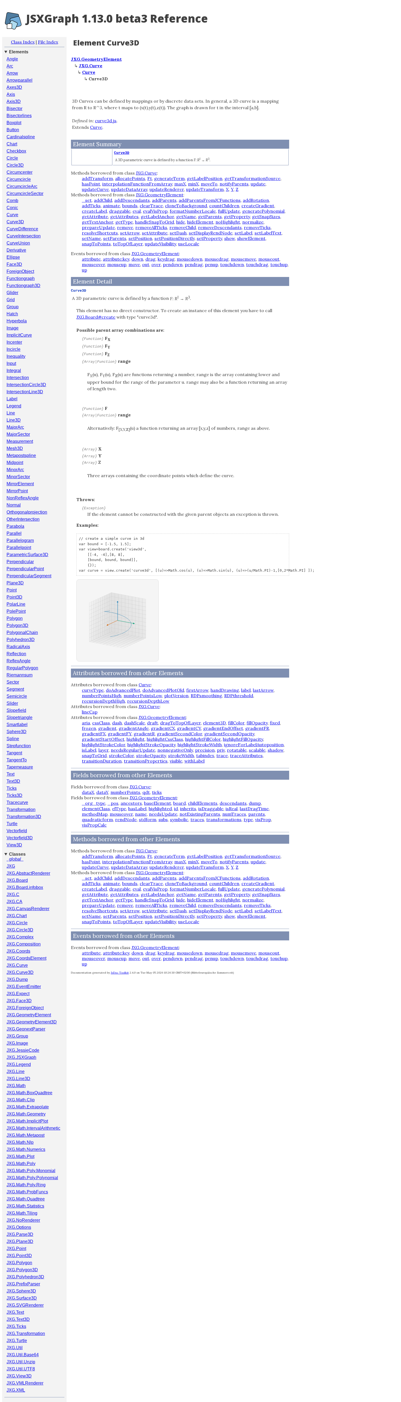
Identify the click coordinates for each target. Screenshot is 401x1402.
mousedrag (217, 259)
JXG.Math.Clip (21, 1100)
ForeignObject (20, 271)
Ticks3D (14, 795)
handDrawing (225, 690)
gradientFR (257, 728)
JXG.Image (17, 1043)
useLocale (188, 243)
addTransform (97, 178)
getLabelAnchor (157, 216)
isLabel (89, 750)
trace (222, 755)
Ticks (12, 788)
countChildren (224, 205)
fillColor (236, 723)
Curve (12, 214)
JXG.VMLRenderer (25, 1383)
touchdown (232, 264)
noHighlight (228, 222)
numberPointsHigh (101, 695)
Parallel (14, 533)
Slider (12, 703)
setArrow (130, 233)
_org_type (93, 803)
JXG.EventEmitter (24, 986)
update (258, 184)
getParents (210, 216)
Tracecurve (17, 802)
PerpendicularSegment (29, 576)
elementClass (96, 808)
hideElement (200, 222)
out (145, 264)
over (156, 264)
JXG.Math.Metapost (25, 1135)
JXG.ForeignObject (25, 1007)
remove (125, 227)
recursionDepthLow (148, 701)
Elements (18, 52)
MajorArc (15, 427)
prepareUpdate (98, 227)
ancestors (131, 803)
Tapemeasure (20, 767)
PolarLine (16, 604)
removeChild (182, 227)
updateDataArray (129, 189)
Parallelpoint (19, 547)
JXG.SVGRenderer (25, 1305)
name (141, 814)
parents (256, 814)
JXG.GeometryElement (29, 1015)
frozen (89, 728)
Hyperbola (17, 321)
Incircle (13, 349)
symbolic (179, 819)
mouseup (116, 264)
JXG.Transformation (26, 1333)
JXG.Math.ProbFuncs (27, 1192)
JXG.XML (16, 1390)
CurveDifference (22, 229)
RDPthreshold (238, 695)
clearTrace (151, 205)
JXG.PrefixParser (23, 1284)
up (84, 270)
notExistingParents (199, 814)
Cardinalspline (21, 137)
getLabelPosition (204, 178)
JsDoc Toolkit (120, 972)
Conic (12, 207)
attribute (91, 259)
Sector (13, 682)
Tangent (14, 753)
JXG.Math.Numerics (26, 1149)
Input (11, 363)
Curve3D (15, 222)
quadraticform (97, 819)
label (246, 690)
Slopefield (16, 710)
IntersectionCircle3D (26, 384)
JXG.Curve (17, 965)
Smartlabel (17, 724)
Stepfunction (19, 745)
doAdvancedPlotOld (163, 690)
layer (103, 750)
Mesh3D (15, 448)
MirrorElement (20, 483)
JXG (11, 866)
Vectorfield (17, 830)
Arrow (12, 73)
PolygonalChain (22, 632)
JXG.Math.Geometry (26, 1114)
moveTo (209, 184)
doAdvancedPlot (123, 690)
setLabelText (268, 233)
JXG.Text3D (18, 1319)
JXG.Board (17, 880)
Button (13, 129)
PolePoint (16, 611)
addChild (103, 200)
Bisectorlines (19, 115)
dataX (88, 792)
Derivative (16, 250)
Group (13, 306)
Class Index (23, 42)
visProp (263, 819)
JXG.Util (15, 1347)
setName (91, 238)
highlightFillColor (203, 739)
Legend (14, 406)
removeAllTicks (151, 227)
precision (205, 750)
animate (111, 205)
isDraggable (210, 808)
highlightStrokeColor (103, 744)
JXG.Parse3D (20, 1234)
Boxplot (14, 122)
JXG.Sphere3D (21, 1291)
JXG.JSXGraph (21, 1057)
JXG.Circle (17, 923)
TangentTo (17, 760)
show (229, 238)
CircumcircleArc (22, 186)
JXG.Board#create (95, 317)
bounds (129, 205)
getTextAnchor (97, 222)
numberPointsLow (143, 695)
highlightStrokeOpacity (151, 744)
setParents (114, 238)
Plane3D (15, 583)
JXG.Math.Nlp (20, 1142)
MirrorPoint (17, 491)
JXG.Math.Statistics (25, 1206)
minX (193, 184)
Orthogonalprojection (27, 512)
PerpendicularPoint (25, 568)
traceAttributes (246, 755)
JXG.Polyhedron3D (25, 1277)
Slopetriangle (19, 717)
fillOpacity (257, 723)
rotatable (237, 750)
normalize (253, 222)
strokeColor (121, 755)
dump (255, 803)
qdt (146, 792)
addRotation (256, 200)
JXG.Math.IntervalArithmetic (33, 1128)
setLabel (243, 233)
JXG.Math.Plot (20, 1156)
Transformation (21, 809)
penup (211, 264)
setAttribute (154, 233)
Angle (12, 59)
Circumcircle (19, 179)
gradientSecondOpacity (229, 733)
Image (13, 328)
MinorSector (18, 476)
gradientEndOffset (223, 728)
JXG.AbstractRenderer (28, 873)
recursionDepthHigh (103, 701)
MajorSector (18, 434)
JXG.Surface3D (22, 1298)
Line (11, 413)
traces (197, 819)
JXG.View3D (19, 1376)
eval (137, 211)
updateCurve (95, 189)
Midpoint (15, 462)
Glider (12, 292)
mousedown (189, 259)
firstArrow (197, 690)
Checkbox (16, 151)
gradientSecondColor (179, 733)
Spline (13, 738)
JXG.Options (19, 1227)
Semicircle (17, 696)
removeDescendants (220, 227)
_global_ (15, 859)
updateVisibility (160, 243)
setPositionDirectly (174, 238)
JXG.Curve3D (20, 972)
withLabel (194, 761)
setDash (178, 233)
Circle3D (15, 165)
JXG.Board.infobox (25, 887)
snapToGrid (94, 755)
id (176, 808)
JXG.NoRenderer (23, 1220)
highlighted (160, 808)
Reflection (16, 653)
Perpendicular (20, 561)
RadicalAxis (18, 646)
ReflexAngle (19, 661)
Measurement (20, 441)
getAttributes (124, 216)
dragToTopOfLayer (180, 723)
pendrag (194, 264)
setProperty (209, 238)
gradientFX (94, 733)
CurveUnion (18, 243)
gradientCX (163, 728)
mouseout (268, 259)
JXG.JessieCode (23, 1050)
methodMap (94, 814)
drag (150, 259)
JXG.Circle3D (20, 930)
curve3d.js (105, 120)
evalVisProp (155, 211)
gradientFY (119, 733)
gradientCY (189, 728)
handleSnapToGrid (154, 222)
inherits (188, 808)
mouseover (93, 264)
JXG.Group (17, 1036)
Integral (14, 370)
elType (119, 808)
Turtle (12, 823)
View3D (14, 845)
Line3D (14, 420)
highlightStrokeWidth (200, 744)
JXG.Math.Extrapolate (28, 1107)
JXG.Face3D (19, 1000)
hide (180, 222)
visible (176, 761)
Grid (11, 299)
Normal (14, 505)
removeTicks (257, 227)
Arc (10, 66)
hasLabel (137, 808)
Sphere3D (16, 731)
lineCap (89, 712)
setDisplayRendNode (210, 233)
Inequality (16, 356)
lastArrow (263, 690)
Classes (17, 854)
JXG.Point (16, 1248)
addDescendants (132, 200)
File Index (48, 42)
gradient (107, 728)
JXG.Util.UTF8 (21, 1369)
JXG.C (13, 894)
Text (10, 774)
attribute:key (116, 259)
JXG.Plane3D (20, 1241)
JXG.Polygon (19, 1262)
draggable (119, 211)
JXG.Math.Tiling (22, 1213)
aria (86, 723)
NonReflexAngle (23, 498)
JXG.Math (16, 1085)
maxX (180, 184)
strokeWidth (181, 755)
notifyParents (234, 184)
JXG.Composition (24, 944)
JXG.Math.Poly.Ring (26, 1184)
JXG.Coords (18, 951)
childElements (202, 803)
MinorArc (15, 469)
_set (87, 200)
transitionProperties (145, 761)
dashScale (134, 723)
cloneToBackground (186, 205)
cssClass (101, 723)
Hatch (12, 314)
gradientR (144, 733)
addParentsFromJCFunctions (210, 200)
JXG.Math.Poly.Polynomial (32, 1177)
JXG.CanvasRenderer (28, 908)
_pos (112, 803)
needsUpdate (163, 814)
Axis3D (14, 101)
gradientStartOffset (103, 739)
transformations (223, 819)
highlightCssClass (165, 739)
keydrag (166, 259)
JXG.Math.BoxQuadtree (29, 1092)
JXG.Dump (17, 979)
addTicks (91, 205)
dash (117, 723)
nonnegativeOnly (175, 750)
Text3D (13, 781)
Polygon (15, 618)
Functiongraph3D (23, 285)
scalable (257, 750)
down (137, 259)
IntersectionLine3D (25, 391)
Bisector (14, 108)
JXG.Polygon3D (22, 1269)
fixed (275, 723)
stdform (147, 819)
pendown (172, 264)
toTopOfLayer (128, 243)
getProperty (237, 216)
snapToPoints (96, 243)
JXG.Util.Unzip (21, 1362)
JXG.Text (15, 1312)
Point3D (14, 597)
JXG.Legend (19, 1064)
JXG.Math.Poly (21, 1163)
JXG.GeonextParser (26, 1029)
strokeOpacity (151, 755)
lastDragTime (254, 808)
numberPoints (125, 792)
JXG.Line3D (18, 1078)
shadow (275, 750)
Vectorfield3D (20, 838)
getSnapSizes (266, 216)
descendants (233, 803)
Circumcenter (19, 172)
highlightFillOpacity (243, 739)
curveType (93, 690)
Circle (12, 158)
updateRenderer (166, 189)
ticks (157, 792)
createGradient (257, 205)
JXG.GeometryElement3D (32, 1022)
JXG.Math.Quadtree (26, 1199)
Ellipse (13, 257)
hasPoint (91, 184)
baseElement (157, 803)
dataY (102, 792)
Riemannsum (19, 675)
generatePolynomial (263, 211)
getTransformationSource (252, 178)
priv (221, 750)
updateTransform (205, 189)
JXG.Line (16, 1071)
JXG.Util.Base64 (23, 1354)
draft (152, 723)
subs (163, 819)
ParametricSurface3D (27, 554)
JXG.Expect (18, 993)
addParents (164, 200)
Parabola (15, 526)
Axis (11, 94)
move (134, 264)
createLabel (94, 211)
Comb (12, 200)
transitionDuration (102, 761)
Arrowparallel (19, 80)
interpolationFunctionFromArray (137, 184)
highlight (136, 739)
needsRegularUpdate (133, 750)
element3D (214, 723)
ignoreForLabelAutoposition (254, 744)
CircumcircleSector (25, 193)
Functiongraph (21, 278)
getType (124, 222)
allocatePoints (130, 178)
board (179, 803)
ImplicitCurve (19, 335)
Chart (12, 144)
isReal (232, 808)
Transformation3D (24, 816)
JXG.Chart (17, 915)
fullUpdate (229, 211)
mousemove (243, 259)
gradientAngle (134, 728)
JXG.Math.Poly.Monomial (31, 1170)
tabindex (205, 755)
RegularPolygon (22, 668)
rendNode (126, 819)
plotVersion (176, 695)
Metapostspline (21, 455)
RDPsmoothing (206, 695)
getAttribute (95, 216)
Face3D (14, 264)
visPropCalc (94, 825)
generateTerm (169, 178)
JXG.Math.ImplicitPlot (27, 1121)
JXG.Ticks (16, 1326)
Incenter (14, 342)
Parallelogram (20, 540)
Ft (149, 178)
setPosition (140, 238)
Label (12, 399)
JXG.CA (14, 901)
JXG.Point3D (19, 1255)
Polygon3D (17, 625)
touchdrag (257, 264)
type (248, 819)
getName (186, 216)
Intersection (18, 377)
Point (12, 590)
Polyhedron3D (21, 639)
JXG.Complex (20, 937)
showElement (251, 238)
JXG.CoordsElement (26, 958)
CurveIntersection (24, 236)
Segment (15, 689)
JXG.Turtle (17, 1340)
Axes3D (14, 87)
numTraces (234, 814)
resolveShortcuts (100, 233)
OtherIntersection (23, 519)
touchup (279, 264)
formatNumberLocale (193, 211)
